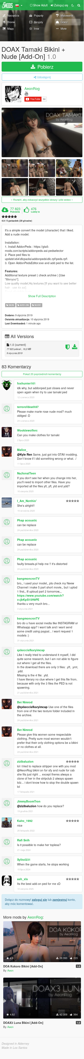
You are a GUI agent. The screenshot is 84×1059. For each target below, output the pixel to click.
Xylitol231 (24, 859)
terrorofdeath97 (28, 407)
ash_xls (22, 879)
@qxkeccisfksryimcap (32, 707)
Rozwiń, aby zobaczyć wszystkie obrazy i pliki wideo (42, 199)
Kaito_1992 (25, 821)
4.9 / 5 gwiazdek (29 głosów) (17, 221)
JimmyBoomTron (28, 801)
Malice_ (22, 450)
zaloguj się (39, 900)
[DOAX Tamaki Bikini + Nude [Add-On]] (42, 132)
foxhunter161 (26, 383)
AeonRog (32, 88)
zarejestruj (59, 900)
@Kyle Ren (24, 454)
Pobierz (44, 66)
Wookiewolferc (27, 430)
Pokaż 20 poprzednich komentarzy (42, 374)
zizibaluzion (25, 761)
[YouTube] (26, 93)
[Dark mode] (72, 5)
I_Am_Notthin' (27, 501)
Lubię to (35, 212)
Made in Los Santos (14, 1048)
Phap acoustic (27, 520)
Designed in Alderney (15, 1043)
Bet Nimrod (25, 702)
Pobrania (15, 212)
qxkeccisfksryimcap (31, 650)
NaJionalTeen (26, 473)
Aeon (10, 970)
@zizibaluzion (26, 806)
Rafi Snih (23, 840)
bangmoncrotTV (28, 578)
